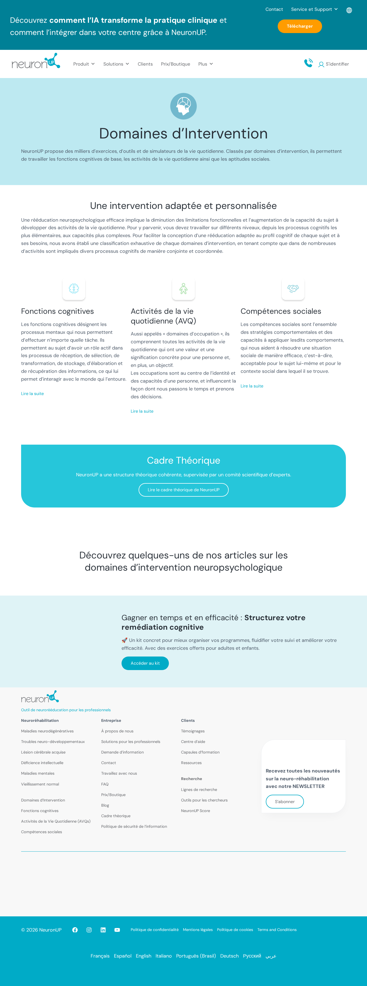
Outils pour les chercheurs (204, 800)
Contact (274, 9)
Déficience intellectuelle (42, 762)
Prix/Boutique (175, 64)
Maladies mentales (37, 773)
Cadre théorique (115, 815)
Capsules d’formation (200, 752)
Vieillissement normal (40, 784)
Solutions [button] (113, 64)
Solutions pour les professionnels (130, 741)
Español (123, 956)
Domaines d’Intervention (43, 800)
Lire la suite (32, 393)
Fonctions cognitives (39, 810)
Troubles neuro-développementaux (53, 741)
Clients (145, 64)
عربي (271, 956)
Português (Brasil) (196, 956)
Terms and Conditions (277, 929)
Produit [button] (81, 64)
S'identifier (337, 64)
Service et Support (311, 9)
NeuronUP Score (195, 810)
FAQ (105, 784)
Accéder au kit (145, 663)
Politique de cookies (235, 929)
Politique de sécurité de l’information (134, 826)
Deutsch (229, 956)
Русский (252, 956)
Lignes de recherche (199, 789)
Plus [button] (202, 64)
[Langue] (349, 9)
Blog (105, 805)
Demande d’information (122, 752)
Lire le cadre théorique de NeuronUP (183, 490)
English (143, 956)
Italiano (164, 956)
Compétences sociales (41, 831)
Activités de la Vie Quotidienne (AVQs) (55, 821)
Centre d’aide (193, 741)
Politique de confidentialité (155, 929)
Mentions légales (198, 929)
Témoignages (193, 731)
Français (100, 956)
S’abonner (285, 801)
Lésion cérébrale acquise (43, 752)
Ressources (191, 762)
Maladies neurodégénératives (47, 731)
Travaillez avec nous (119, 773)
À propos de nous (117, 731)
